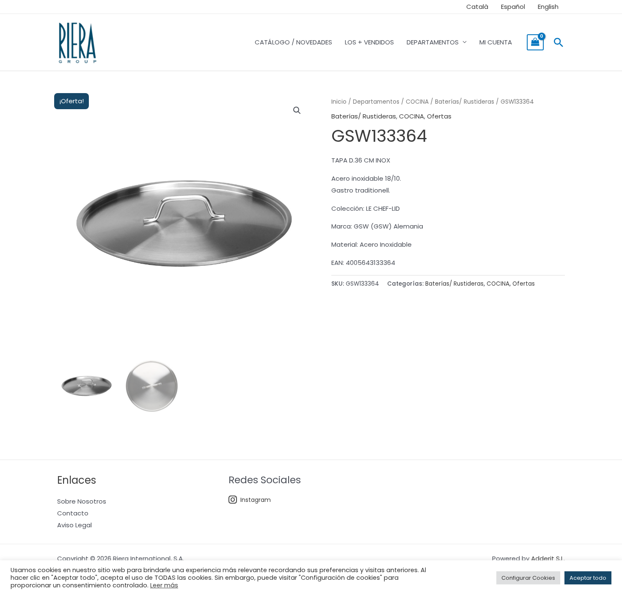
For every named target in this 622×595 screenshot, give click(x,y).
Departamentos (376, 102)
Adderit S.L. (548, 558)
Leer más (164, 585)
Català (477, 6)
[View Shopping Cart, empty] (535, 42)
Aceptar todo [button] (588, 578)
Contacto (72, 513)
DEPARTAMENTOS (433, 42)
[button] (558, 42)
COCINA (417, 102)
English (548, 6)
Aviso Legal (74, 525)
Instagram (255, 500)
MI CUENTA (495, 42)
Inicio (339, 102)
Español (513, 6)
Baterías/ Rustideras (464, 102)
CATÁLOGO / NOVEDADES (293, 42)
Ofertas (439, 116)
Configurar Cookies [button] (528, 578)
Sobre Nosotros (81, 501)
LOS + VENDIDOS (369, 42)
